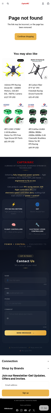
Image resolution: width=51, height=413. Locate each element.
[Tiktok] (29, 410)
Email (7, 289)
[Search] (7, 3)
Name (7, 276)
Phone (7, 299)
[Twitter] (33, 410)
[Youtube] (25, 410)
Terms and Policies (25, 405)
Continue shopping (26, 36)
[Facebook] (17, 410)
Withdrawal (8, 409)
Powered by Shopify (31, 400)
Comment (9, 309)
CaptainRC (22, 400)
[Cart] (48, 3)
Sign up (26, 393)
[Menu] (2, 3)
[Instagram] (21, 410)
